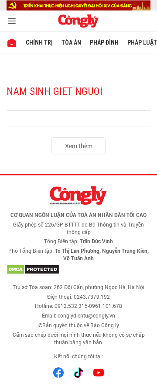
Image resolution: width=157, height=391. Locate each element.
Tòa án (71, 42)
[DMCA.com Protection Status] (78, 269)
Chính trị (39, 42)
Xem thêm (78, 146)
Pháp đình (104, 42)
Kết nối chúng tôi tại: (78, 356)
